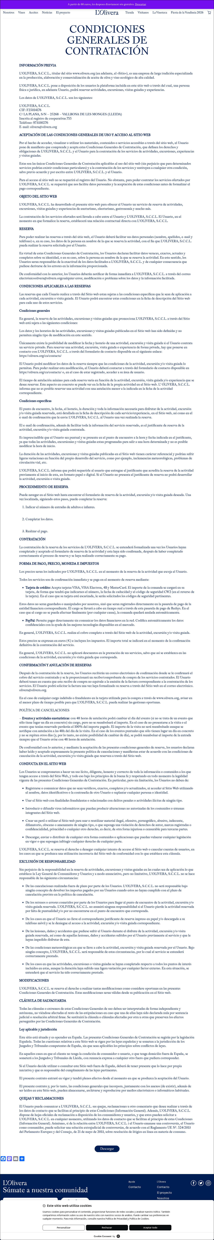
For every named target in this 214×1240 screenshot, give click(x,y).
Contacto (134, 1187)
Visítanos (143, 12)
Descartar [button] (140, 4)
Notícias (47, 12)
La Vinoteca (160, 12)
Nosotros (8, 12)
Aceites (33, 12)
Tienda (129, 12)
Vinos (21, 12)
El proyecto (63, 12)
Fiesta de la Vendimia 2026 (187, 12)
